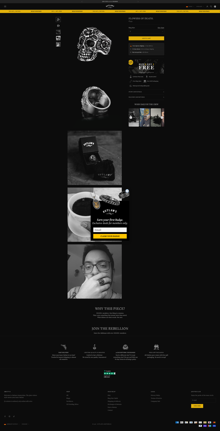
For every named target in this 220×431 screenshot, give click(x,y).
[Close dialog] (127, 190)
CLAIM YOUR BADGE (110, 236)
